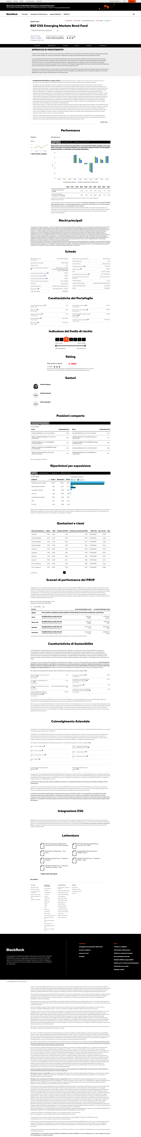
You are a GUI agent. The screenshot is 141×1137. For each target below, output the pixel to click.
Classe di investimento (37, 531)
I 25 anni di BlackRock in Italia (36, 897)
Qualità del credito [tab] (65, 473)
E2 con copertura (36, 567)
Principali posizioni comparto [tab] (40, 423)
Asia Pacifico (46, 911)
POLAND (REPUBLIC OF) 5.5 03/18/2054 (43, 433)
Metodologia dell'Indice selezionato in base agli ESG (96, 1043)
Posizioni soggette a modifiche (39, 459)
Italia (124, 1)
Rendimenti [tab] (55, 137)
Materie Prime (47, 901)
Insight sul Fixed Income (63, 915)
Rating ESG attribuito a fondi (101, 1041)
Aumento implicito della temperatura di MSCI (52, 1045)
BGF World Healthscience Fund (49, 921)
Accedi (131, 1)
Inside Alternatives (61, 904)
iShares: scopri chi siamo (36, 894)
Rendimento (51, 45)
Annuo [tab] (86, 142)
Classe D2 (34, 552)
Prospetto (100, 20)
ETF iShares (46, 894)
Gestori (77, 45)
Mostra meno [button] (104, 122)
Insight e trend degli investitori (64, 890)
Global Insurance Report (63, 892)
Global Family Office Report (63, 894)
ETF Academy (75, 887)
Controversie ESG (35, 1045)
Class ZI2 (34, 549)
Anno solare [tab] (56, 142)
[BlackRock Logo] (16, 950)
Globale (45, 903)
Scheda (65, 45)
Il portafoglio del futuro (62, 907)
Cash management (61, 896)
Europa (45, 905)
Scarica (108, 20)
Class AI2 (34, 534)
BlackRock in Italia (34, 887)
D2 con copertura (36, 563)
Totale (49, 366)
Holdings (89, 45)
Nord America (47, 909)
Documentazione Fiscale (77, 891)
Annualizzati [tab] (65, 142)
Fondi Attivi (46, 890)
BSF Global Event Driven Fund (49, 918)
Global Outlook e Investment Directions (63, 888)
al (31, 606)
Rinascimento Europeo (62, 898)
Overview (37, 45)
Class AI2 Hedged (36, 538)
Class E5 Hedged (36, 541)
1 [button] (64, 572)
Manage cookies (119, 969)
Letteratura (102, 45)
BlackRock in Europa (35, 889)
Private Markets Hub (62, 902)
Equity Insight (60, 913)
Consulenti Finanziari (114, 1)
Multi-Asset (46, 900)
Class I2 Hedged (36, 545)
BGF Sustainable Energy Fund (49, 926)
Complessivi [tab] (76, 142)
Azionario (46, 896)
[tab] (40, 146)
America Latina (47, 913)
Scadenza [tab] (54, 473)
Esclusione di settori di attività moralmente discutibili (69, 1043)
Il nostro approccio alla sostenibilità (35, 892)
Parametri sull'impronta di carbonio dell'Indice (42, 1043)
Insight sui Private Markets (63, 911)
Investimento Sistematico (63, 909)
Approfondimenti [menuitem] (55, 14)
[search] (133, 14)
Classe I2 (34, 556)
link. (86, 670)
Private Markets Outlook (63, 900)
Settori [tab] (34, 473)
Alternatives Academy (76, 889)
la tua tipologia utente (63, 7)
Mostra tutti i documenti (49, 874)
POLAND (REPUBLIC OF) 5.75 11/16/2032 (84, 433)
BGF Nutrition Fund (48, 923)
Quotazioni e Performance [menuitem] (39, 14)
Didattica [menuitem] (67, 14)
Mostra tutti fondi (47, 888)
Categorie (34, 479)
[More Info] (74, 37)
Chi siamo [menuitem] (25, 14)
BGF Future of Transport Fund (49, 929)
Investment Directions (62, 917)
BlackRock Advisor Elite (35, 899)
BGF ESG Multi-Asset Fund (49, 915)
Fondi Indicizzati (47, 892)
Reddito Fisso (47, 898)
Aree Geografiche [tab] (43, 473)
